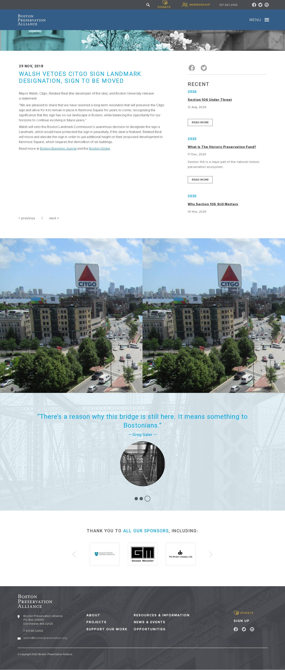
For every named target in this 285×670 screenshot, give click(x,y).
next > (54, 218)
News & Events (149, 622)
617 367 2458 (228, 5)
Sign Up (242, 621)
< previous (26, 218)
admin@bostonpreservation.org (45, 638)
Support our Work (106, 629)
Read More (200, 122)
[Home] (32, 19)
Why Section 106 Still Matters (213, 204)
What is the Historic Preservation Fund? (222, 147)
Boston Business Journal (58, 148)
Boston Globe (99, 148)
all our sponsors (146, 530)
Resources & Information (162, 615)
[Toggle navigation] (267, 20)
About (93, 615)
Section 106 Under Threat (210, 100)
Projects (96, 622)
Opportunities (150, 629)
